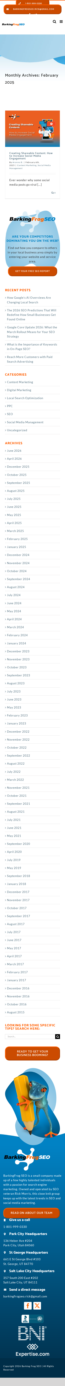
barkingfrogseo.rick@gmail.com (25, 1296)
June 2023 (14, 699)
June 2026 (14, 450)
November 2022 (18, 739)
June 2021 (14, 828)
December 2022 (18, 731)
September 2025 (18, 483)
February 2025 (17, 539)
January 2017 (16, 980)
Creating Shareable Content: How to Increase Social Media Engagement (31, 156)
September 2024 (18, 579)
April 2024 (14, 619)
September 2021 (18, 803)
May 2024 (14, 611)
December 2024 (18, 555)
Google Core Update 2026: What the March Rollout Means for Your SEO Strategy (32, 332)
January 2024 (16, 643)
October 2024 (17, 571)
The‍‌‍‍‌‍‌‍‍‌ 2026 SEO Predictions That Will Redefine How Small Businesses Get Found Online (31, 315)
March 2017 (15, 964)
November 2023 (18, 659)
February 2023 (17, 715)
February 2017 (17, 972)
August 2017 (16, 924)
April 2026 (14, 458)
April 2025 (14, 523)
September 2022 (18, 755)
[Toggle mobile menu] (61, 21)
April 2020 (14, 852)
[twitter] (37, 1306)
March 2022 (15, 779)
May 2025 (14, 515)
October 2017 (17, 908)
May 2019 (14, 868)
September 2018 (18, 876)
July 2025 (14, 499)
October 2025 (17, 475)
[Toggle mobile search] (54, 21)
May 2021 (14, 836)
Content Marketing (26, 165)
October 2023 (17, 667)
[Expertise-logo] (32, 1345)
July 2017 (14, 932)
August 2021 (16, 811)
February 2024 (17, 635)
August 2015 (16, 1012)
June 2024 (14, 603)
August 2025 (16, 491)
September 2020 (18, 844)
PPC (10, 406)
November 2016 (18, 996)
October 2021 (17, 795)
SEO (10, 414)
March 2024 (15, 627)
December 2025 (18, 466)
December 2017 (18, 892)
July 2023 (14, 691)
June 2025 (14, 507)
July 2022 (14, 771)
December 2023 (18, 651)
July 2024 (14, 595)
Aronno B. (17, 162)
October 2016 (17, 1004)
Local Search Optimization (25, 398)
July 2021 (14, 820)
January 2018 (16, 884)
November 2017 (18, 900)
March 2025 (15, 531)
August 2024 (16, 587)
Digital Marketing (19, 390)
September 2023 (18, 675)
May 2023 (14, 707)
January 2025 (16, 547)
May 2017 (14, 948)
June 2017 (14, 940)
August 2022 (16, 763)
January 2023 (16, 723)
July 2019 (14, 860)
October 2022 (17, 747)
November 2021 (18, 787)
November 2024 (18, 563)
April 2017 (14, 956)
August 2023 (16, 683)
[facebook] (28, 1306)
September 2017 (18, 916)
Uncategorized (17, 430)
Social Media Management (25, 422)
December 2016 (18, 988)
